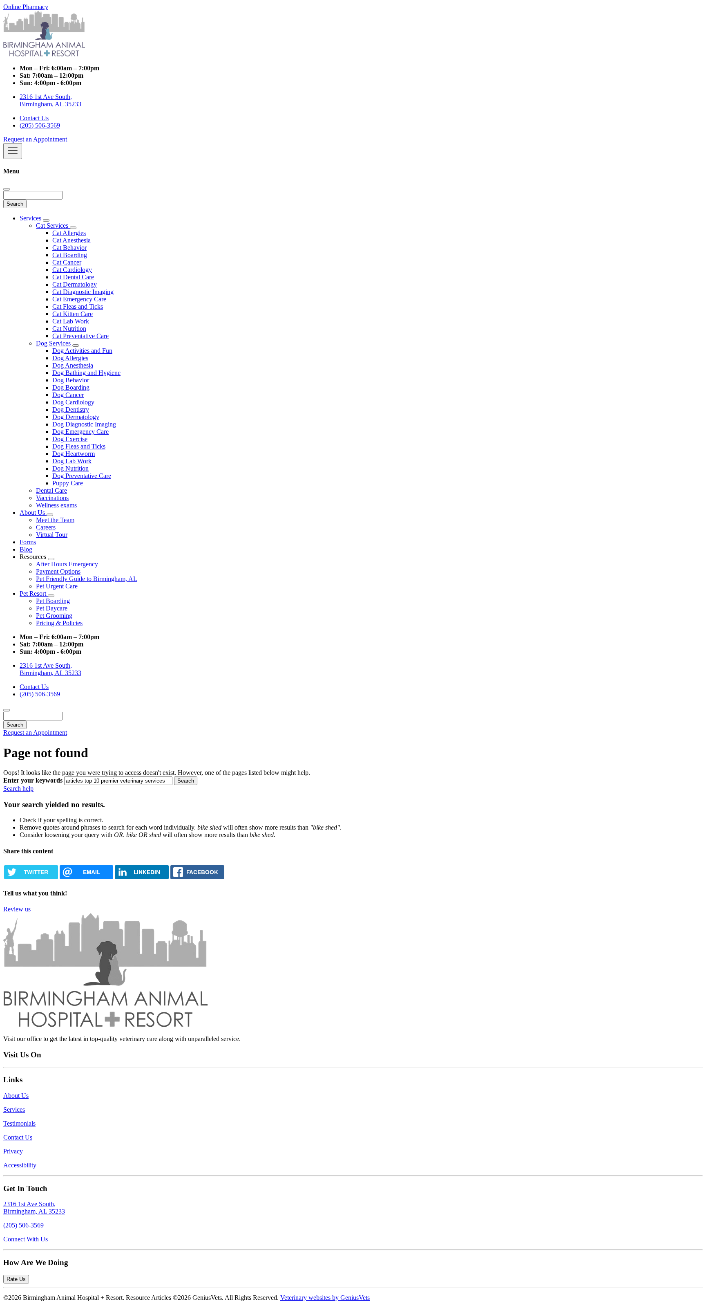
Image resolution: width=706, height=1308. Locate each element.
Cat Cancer (66, 262)
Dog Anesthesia (72, 365)
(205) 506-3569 (40, 125)
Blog (26, 549)
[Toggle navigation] (12, 151)
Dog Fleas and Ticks (78, 446)
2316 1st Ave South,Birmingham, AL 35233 (34, 1207)
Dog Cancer (68, 394)
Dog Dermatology (75, 416)
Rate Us (16, 1279)
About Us (33, 512)
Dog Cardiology (73, 402)
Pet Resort (34, 593)
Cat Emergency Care (79, 299)
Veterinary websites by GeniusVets (325, 1297)
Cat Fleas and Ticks (77, 306)
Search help (18, 788)
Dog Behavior (70, 380)
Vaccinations (52, 497)
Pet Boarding (53, 600)
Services (31, 218)
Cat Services (53, 225)
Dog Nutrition (70, 468)
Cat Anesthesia (71, 240)
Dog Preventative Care (81, 475)
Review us (17, 909)
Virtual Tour (51, 534)
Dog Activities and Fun (82, 350)
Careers (46, 527)
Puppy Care (67, 483)
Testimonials (19, 1123)
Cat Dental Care (73, 277)
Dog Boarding (70, 387)
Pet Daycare (51, 608)
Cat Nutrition (69, 328)
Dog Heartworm (73, 453)
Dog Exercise (69, 438)
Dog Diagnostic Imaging (84, 424)
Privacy (13, 1151)
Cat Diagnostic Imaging (83, 291)
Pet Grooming (54, 615)
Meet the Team (55, 519)
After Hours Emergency (67, 564)
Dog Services (54, 343)
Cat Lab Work (70, 321)
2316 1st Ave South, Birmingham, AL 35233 (50, 100)
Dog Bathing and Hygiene (86, 372)
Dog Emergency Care (80, 431)
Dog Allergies (70, 357)
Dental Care (51, 490)
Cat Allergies (69, 232)
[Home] (44, 54)
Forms (28, 541)
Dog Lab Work (72, 461)
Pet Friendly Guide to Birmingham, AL (86, 578)
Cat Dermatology (74, 284)
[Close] (6, 189)
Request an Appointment (35, 139)
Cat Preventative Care (80, 335)
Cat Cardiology (72, 269)
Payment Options (58, 571)
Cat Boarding (69, 254)
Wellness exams (56, 505)
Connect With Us (25, 1239)
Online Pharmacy (25, 6)
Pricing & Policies (59, 622)
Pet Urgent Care (57, 586)
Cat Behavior (69, 247)
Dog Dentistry (70, 409)
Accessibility (19, 1165)
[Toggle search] (6, 710)
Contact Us (34, 117)
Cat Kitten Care (72, 313)
